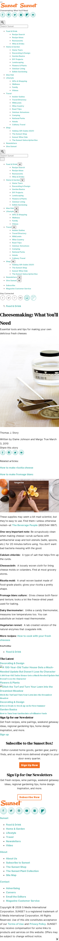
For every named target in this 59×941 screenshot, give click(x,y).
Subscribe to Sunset (18, 862)
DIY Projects (17, 59)
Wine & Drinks (18, 44)
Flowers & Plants (19, 65)
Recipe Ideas (17, 37)
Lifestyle (10, 78)
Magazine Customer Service (18, 288)
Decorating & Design (21, 53)
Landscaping (18, 62)
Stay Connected (7, 293)
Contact (4, 881)
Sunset (4, 818)
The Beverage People (25, 525)
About (3, 851)
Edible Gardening (19, 71)
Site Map (11, 875)
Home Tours (17, 50)
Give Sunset (11, 146)
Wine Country (18, 106)
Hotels (15, 121)
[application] (29, 495)
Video (9, 845)
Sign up (4, 734)
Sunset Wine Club (20, 137)
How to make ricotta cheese (16, 467)
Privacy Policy (37, 923)
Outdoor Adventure (20, 112)
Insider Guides (18, 97)
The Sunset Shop (19, 134)
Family (15, 87)
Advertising (13, 888)
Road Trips (17, 109)
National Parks (18, 118)
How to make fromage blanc (16, 474)
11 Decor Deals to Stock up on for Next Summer (22, 705)
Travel (8, 93)
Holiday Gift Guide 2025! (23, 131)
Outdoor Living (18, 68)
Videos (15, 90)
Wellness (16, 84)
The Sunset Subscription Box (25, 140)
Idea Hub (10, 75)
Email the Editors (16, 896)
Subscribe (10, 285)
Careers (11, 892)
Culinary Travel (18, 124)
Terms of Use (16, 923)
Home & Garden (13, 47)
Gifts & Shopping (19, 81)
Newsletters (11, 143)
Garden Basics (18, 56)
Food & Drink (11, 31)
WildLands (16, 103)
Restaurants (17, 41)
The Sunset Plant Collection (22, 870)
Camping (16, 115)
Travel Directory (19, 100)
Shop (8, 127)
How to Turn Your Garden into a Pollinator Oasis (23, 713)
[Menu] (1, 2)
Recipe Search (18, 34)
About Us (11, 858)
